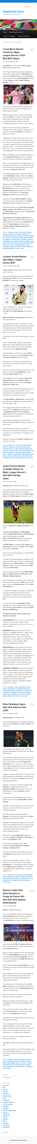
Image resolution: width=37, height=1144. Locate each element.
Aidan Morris (22, 687)
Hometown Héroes (8, 1102)
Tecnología (6, 1125)
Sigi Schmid (14, 246)
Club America (11, 876)
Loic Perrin (24, 1063)
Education (6, 1094)
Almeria (21, 875)
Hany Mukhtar (19, 690)
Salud (4, 1121)
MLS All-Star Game (20, 694)
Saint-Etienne (21, 1065)
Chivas (5, 876)
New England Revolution (26, 624)
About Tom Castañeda (9, 36)
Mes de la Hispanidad (9, 1110)
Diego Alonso (28, 876)
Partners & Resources (24, 36)
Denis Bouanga (11, 236)
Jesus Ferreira (28, 690)
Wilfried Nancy (11, 248)
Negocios (6, 1113)
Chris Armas (22, 232)
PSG (16, 1065)
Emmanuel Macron (22, 1061)
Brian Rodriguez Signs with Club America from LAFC (14, 707)
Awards (5, 1089)
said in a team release (17, 764)
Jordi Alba (24, 239)
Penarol (10, 880)
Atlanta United (23, 445)
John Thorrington (15, 878)
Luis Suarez (22, 241)
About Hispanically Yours (16, 32)
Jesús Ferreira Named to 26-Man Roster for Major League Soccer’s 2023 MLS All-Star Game (14, 472)
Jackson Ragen (16, 239)
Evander (18, 236)
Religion (5, 1119)
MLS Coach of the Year (17, 243)
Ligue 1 (18, 1063)
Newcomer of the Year (9, 245)
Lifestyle (5, 1108)
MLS (8, 243)
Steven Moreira (22, 246)
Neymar (29, 1063)
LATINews (6, 1106)
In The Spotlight (8, 1104)
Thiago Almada (20, 458)
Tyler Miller (12, 622)
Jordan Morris (14, 692)
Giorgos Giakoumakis (9, 690)
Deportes (10, 232)
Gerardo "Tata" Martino (12, 237)
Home (5, 32)
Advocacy (6, 1085)
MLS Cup (13, 454)
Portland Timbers (21, 245)
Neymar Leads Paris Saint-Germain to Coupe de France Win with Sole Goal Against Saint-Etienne (14, 896)
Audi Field (10, 689)
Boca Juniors (16, 447)
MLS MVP (19, 454)
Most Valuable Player (28, 454)
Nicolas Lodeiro (7, 456)
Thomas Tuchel (20, 1066)
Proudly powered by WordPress (18, 1140)
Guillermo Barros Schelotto (22, 450)
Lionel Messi (6, 241)
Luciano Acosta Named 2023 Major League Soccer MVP (14, 259)
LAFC (28, 878)
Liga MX (10, 452)
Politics (5, 1117)
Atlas (10, 447)
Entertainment (7, 1096)
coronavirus (22, 1059)
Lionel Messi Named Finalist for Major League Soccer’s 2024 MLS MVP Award (14, 53)
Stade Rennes (11, 1066)
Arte (4, 1087)
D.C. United (15, 449)
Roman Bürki (19, 620)
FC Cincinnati (25, 236)
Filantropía (6, 1100)
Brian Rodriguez (28, 875)
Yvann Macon (29, 1066)
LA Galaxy (30, 239)
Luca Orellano (14, 241)
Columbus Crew (12, 234)
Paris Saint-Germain (8, 1065)
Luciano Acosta (17, 452)
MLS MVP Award (28, 243)
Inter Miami (30, 237)
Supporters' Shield (10, 458)
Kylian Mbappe (11, 1063)
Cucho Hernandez (23, 234)
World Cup (27, 880)
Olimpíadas (6, 1115)
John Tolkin (6, 692)
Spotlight (5, 1123)
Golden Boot (22, 237)
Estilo (4, 1098)
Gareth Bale (6, 878)
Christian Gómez (25, 447)
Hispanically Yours (13, 11)
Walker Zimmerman (13, 696)
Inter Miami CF (7, 239)
